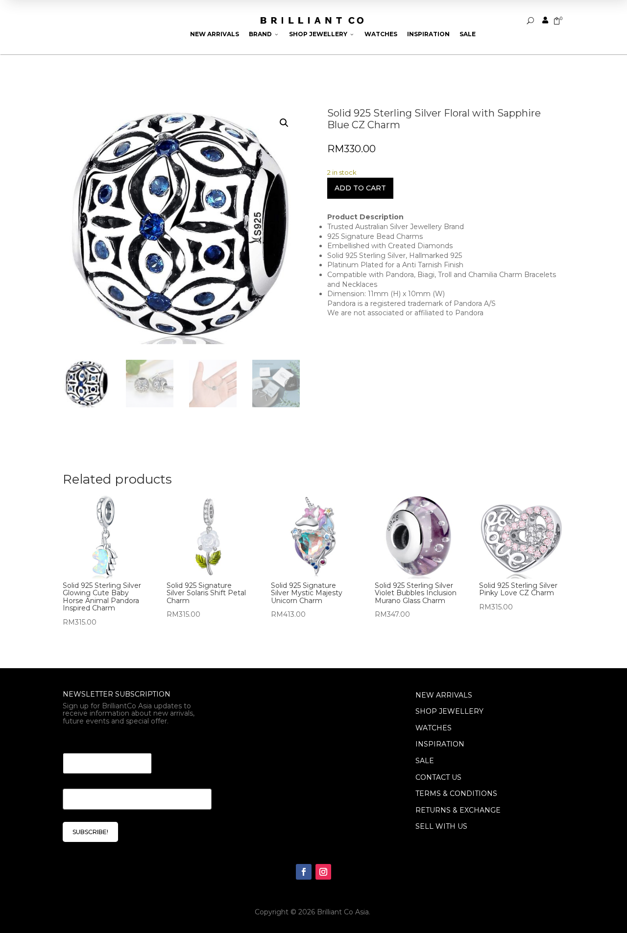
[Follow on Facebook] (304, 872)
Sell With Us (441, 826)
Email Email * (90, 741)
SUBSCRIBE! (90, 832)
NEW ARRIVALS (443, 695)
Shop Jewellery (322, 34)
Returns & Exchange (458, 810)
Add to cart (360, 188)
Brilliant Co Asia (343, 912)
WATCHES (433, 727)
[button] (284, 123)
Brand (264, 34)
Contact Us (438, 777)
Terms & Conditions (456, 793)
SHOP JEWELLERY (449, 711)
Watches (380, 34)
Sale (467, 34)
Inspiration (428, 34)
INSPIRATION (439, 744)
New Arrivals (214, 34)
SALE (424, 760)
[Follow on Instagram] (323, 872)
